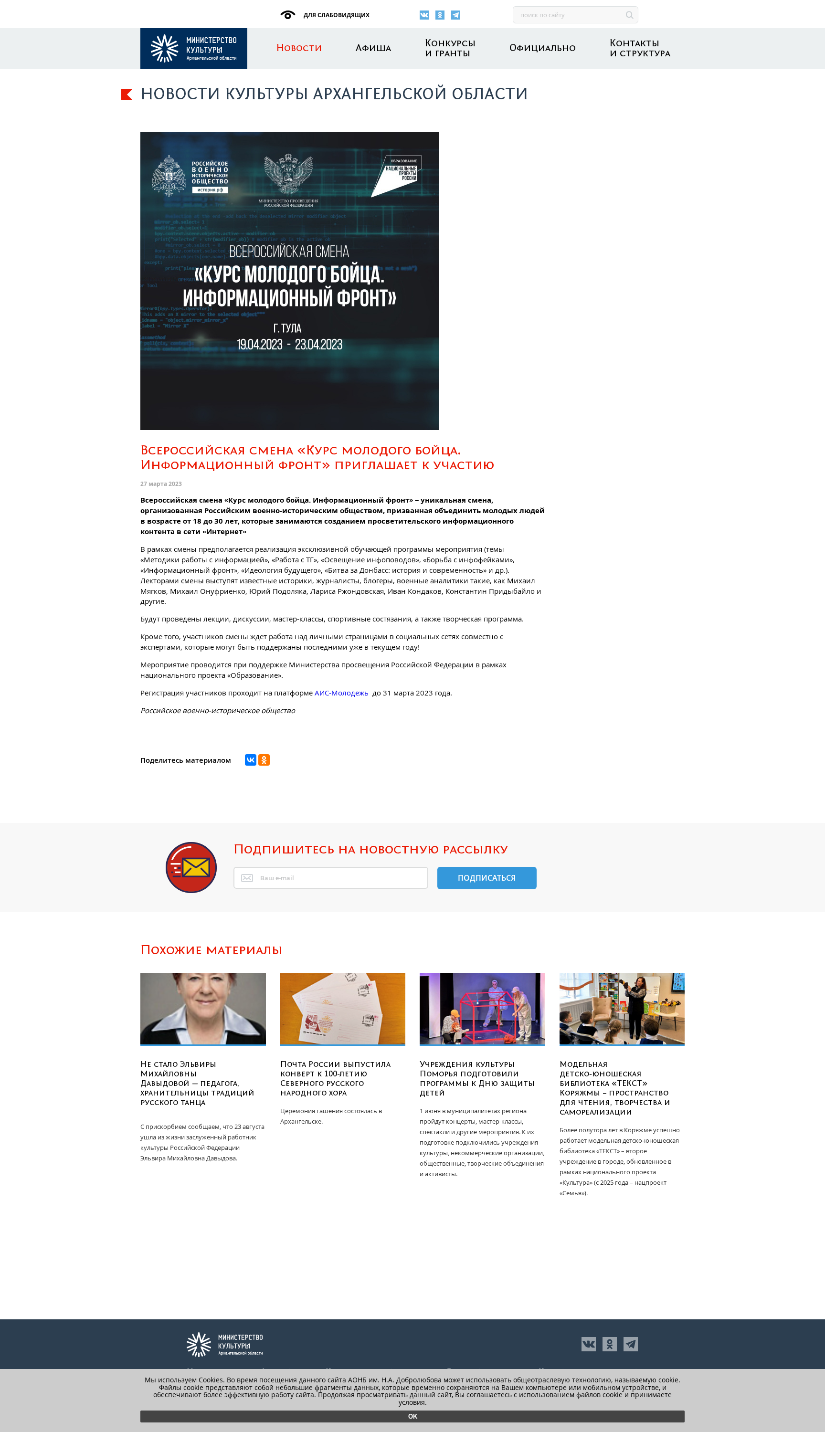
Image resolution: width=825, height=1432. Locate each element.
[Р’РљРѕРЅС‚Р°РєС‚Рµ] (250, 760)
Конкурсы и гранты (450, 49)
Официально (542, 48)
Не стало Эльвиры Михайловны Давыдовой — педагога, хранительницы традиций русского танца (197, 1083)
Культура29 (193, 48)
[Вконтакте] (424, 15)
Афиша (373, 48)
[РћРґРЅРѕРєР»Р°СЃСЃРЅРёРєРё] (264, 760)
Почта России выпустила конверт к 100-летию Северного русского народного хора (335, 1078)
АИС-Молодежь (342, 692)
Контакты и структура (640, 49)
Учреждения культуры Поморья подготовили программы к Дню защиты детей (477, 1078)
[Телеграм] (455, 15)
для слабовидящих (336, 15)
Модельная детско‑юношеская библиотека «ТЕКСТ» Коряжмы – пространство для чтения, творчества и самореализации (615, 1088)
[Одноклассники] (439, 15)
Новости (299, 48)
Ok (412, 1416)
